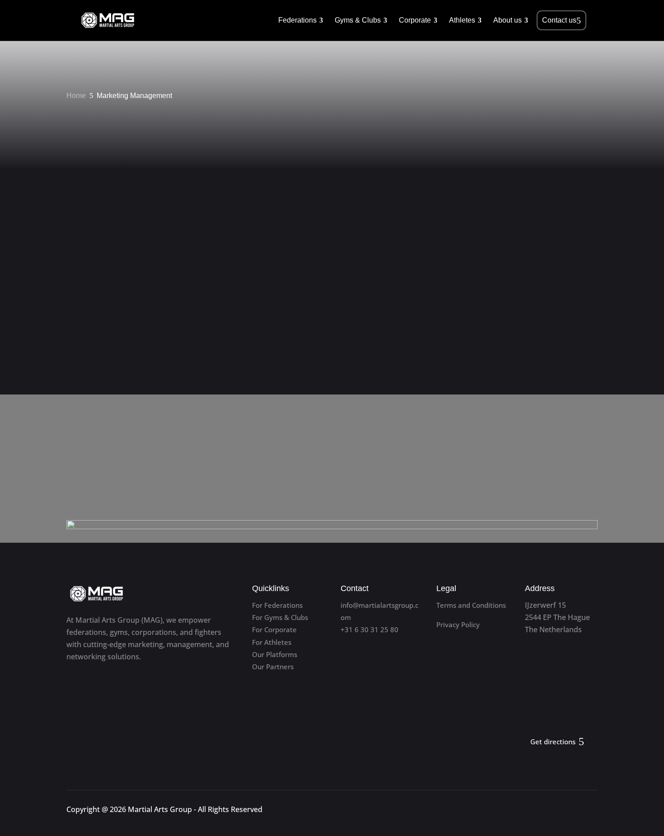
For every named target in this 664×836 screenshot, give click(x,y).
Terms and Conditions (471, 605)
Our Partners (273, 666)
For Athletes (271, 642)
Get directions (552, 741)
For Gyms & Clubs (280, 617)
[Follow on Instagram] (590, 811)
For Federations (277, 605)
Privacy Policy (458, 624)
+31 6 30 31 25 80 (369, 629)
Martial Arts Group (160, 809)
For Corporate (274, 629)
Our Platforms (274, 654)
